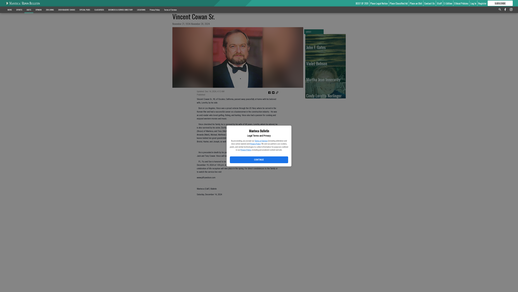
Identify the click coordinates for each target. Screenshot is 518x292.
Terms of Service (261, 141)
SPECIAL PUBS (84, 9)
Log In (473, 3)
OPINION (38, 9)
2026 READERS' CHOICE (66, 9)
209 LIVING (50, 9)
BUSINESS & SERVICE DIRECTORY (120, 9)
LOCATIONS (141, 9)
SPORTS (19, 9)
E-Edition (448, 3)
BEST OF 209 (362, 3)
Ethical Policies (461, 3)
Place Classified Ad (399, 3)
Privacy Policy (255, 144)
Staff (439, 3)
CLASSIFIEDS (99, 9)
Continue (259, 159)
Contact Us (429, 3)
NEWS (10, 9)
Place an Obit (416, 3)
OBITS (29, 9)
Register (482, 3)
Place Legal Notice (379, 3)
